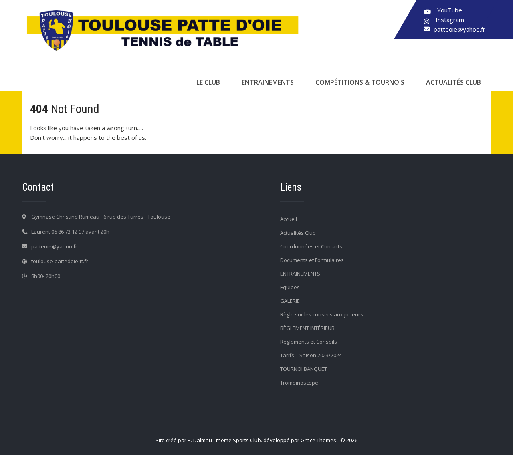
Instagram (450, 20)
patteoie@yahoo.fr (459, 29)
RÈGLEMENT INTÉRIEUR (307, 328)
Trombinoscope (299, 382)
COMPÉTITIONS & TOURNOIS (359, 82)
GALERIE (290, 300)
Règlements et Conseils (308, 341)
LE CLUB (208, 82)
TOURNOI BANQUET (303, 368)
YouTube (449, 10)
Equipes (290, 287)
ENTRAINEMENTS (268, 82)
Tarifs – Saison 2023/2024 (311, 355)
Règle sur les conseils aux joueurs (321, 314)
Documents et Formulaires (312, 260)
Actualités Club (453, 82)
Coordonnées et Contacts (311, 246)
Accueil (288, 219)
